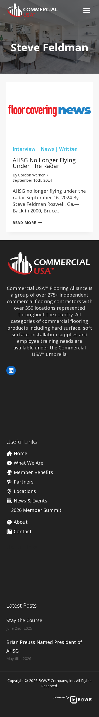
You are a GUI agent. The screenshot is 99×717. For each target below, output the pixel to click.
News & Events (29, 500)
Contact (22, 531)
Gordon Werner (31, 174)
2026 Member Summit (36, 510)
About (20, 522)
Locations (24, 491)
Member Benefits (32, 472)
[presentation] (49, 110)
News (47, 149)
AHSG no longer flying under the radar (44, 163)
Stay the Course (24, 620)
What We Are (27, 463)
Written (68, 149)
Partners (23, 482)
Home (19, 453)
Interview (24, 149)
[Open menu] (86, 10)
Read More (27, 222)
